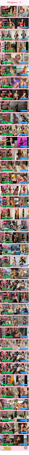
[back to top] (25, 447)
